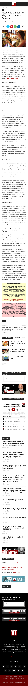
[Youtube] (22, 670)
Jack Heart (22, 566)
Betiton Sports (14, 684)
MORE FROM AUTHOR (19, 337)
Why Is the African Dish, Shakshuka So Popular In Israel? (17, 343)
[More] (22, 26)
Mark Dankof (14, 567)
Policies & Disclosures (17, 299)
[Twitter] (8, 26)
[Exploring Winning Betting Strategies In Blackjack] (5, 351)
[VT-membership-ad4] (14, 394)
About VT (7, 299)
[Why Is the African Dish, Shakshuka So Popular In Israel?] (5, 343)
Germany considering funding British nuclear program (14, 518)
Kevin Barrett (17, 562)
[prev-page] (3, 364)
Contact (14, 679)
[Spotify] (5, 670)
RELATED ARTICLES (7, 337)
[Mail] (11, 666)
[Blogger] (3, 666)
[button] (2, 4)
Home (3, 7)
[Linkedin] (18, 26)
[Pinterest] (11, 26)
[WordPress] (18, 670)
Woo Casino (9, 321)
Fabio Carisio (15, 566)
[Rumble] (19, 666)
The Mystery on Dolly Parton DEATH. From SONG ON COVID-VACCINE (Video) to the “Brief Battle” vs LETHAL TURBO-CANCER (13, 478)
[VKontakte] (14, 670)
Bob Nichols (11, 569)
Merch (17, 678)
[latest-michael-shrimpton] (13, 554)
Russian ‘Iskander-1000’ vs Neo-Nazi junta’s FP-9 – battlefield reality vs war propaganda (14, 466)
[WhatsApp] (15, 26)
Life (6, 7)
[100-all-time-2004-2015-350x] (14, 613)
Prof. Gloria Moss (6, 567)
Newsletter (12, 678)
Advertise (22, 678)
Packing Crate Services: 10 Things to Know (20, 328)
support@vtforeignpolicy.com (17, 656)
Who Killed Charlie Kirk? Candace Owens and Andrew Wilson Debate (13, 500)
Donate (20, 676)
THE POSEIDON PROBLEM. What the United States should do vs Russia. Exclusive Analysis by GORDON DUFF (13, 443)
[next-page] (5, 364)
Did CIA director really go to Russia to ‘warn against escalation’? (14, 509)
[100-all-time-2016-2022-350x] (14, 621)
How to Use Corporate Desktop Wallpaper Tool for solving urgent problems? (8, 330)
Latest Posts (5, 438)
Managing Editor (6, 21)
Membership (5, 678)
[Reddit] (15, 666)
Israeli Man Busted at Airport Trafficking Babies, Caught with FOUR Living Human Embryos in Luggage (14, 490)
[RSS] (24, 666)
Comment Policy (14, 300)
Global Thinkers (6, 586)
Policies (15, 676)
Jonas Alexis (10, 562)
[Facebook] (7, 666)
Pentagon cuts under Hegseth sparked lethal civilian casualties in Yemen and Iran (13, 528)
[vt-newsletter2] (13, 581)
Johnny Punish (16, 572)
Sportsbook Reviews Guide (19, 682)
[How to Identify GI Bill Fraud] (5, 358)
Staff (11, 676)
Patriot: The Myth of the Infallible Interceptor (12, 538)
